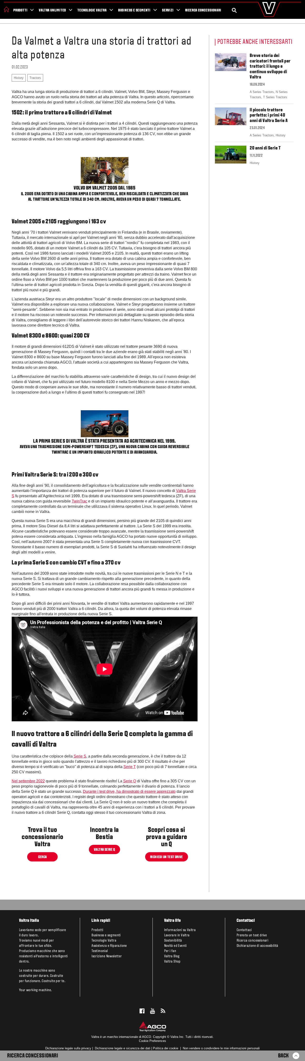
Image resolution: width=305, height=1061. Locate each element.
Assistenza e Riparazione (109, 946)
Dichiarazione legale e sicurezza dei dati (122, 1048)
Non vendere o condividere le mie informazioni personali (221, 1048)
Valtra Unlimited (52, 10)
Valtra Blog (172, 956)
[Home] (6, 9)
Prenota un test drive (252, 935)
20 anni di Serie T (265, 148)
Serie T (129, 767)
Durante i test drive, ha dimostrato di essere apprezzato (129, 791)
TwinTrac (79, 501)
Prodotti (20, 10)
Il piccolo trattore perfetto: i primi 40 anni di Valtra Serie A (269, 115)
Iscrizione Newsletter (107, 956)
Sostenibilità (173, 940)
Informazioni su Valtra (180, 930)
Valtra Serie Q (104, 849)
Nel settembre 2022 (28, 781)
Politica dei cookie (165, 1048)
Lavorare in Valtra (177, 935)
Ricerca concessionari (203, 10)
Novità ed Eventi (175, 946)
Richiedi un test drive (166, 857)
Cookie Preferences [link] (152, 1041)
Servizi (168, 10)
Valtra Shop (172, 961)
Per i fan (170, 951)
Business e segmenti (134, 10)
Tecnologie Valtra (92, 10)
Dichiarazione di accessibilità (257, 946)
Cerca (42, 857)
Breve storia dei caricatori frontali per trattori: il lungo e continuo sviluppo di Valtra (270, 66)
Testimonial (100, 951)
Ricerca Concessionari (32, 1056)
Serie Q (129, 781)
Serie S (80, 756)
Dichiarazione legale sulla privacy (68, 1048)
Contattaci (244, 930)
